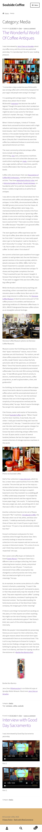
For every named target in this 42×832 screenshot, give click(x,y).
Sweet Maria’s (12, 559)
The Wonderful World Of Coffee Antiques (20, 35)
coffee (15, 706)
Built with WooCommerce (23, 820)
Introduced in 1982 (29, 515)
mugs (25, 161)
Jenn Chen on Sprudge (25, 46)
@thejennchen (16, 688)
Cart (32, 826)
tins (13, 156)
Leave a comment (30, 28)
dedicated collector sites (25, 180)
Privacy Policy (7, 820)
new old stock (25, 479)
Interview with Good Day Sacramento (19, 722)
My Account (7, 828)
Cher (20, 28)
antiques (9, 706)
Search (21, 828)
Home (7, 13)
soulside (20, 706)
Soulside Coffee (13, 5)
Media (11, 703)
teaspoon (14, 103)
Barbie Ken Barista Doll (24, 652)
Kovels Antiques (29, 183)
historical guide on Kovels (13, 183)
